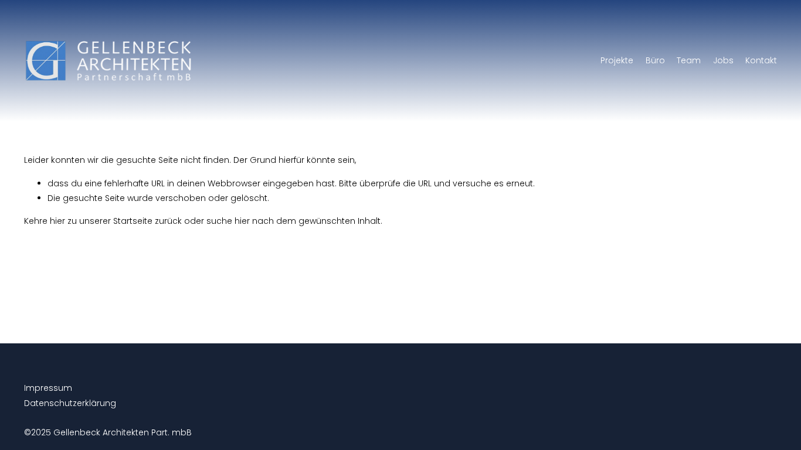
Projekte (616, 60)
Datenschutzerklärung (70, 403)
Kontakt (761, 60)
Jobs (723, 60)
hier (57, 221)
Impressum (48, 388)
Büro (655, 60)
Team (689, 60)
